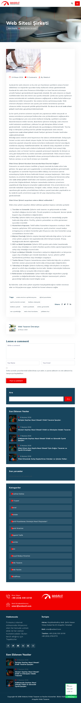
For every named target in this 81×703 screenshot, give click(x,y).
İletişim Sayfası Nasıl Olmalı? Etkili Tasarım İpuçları (39, 420)
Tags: (11, 297)
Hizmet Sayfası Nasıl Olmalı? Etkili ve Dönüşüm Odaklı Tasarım (44, 430)
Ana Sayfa (13, 28)
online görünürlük (43, 307)
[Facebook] (62, 304)
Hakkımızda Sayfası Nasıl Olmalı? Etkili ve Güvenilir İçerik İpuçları (42, 439)
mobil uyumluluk (28, 307)
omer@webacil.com (21, 606)
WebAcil (46, 77)
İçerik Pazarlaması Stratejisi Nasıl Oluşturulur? (29, 521)
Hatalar (15, 515)
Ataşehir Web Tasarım (40, 699)
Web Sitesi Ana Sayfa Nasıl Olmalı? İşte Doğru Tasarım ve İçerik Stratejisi (42, 449)
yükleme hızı (45, 311)
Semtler (15, 542)
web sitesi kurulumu (31, 311)
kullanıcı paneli (15, 307)
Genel (14, 508)
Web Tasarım (17, 563)
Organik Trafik (17, 535)
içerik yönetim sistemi (17, 302)
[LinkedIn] (70, 304)
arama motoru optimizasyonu (26, 297)
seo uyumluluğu (15, 311)
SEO (13, 549)
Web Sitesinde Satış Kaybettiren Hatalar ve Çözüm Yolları (42, 459)
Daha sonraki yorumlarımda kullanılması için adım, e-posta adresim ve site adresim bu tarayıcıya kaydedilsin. (39, 372)
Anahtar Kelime (18, 494)
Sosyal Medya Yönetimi (21, 556)
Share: (57, 304)
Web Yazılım (16, 570)
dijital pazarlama (45, 297)
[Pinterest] (67, 304)
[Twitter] (65, 304)
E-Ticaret (15, 501)
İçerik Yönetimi (17, 528)
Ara (11, 392)
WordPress (16, 576)
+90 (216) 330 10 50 (22, 598)
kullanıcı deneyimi (34, 302)
